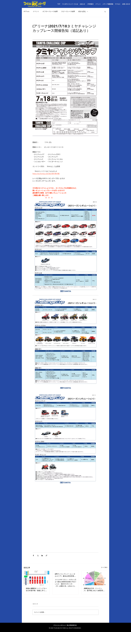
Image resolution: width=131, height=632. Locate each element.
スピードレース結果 (68, 11)
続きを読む (82, 11)
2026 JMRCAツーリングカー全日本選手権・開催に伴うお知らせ (36, 589)
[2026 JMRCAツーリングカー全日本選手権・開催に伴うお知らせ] (36, 578)
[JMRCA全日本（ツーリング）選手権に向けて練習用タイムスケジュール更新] (94, 578)
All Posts (26, 11)
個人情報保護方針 (72, 625)
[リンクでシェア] (46, 555)
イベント (36, 11)
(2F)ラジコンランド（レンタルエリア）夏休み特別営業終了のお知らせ (65, 575)
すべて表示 (104, 567)
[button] (90, 4)
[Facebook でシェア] (33, 555)
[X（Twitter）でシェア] (38, 555)
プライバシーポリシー (59, 625)
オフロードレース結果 (50, 11)
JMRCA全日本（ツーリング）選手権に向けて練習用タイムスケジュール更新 (94, 589)
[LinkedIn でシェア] (42, 555)
